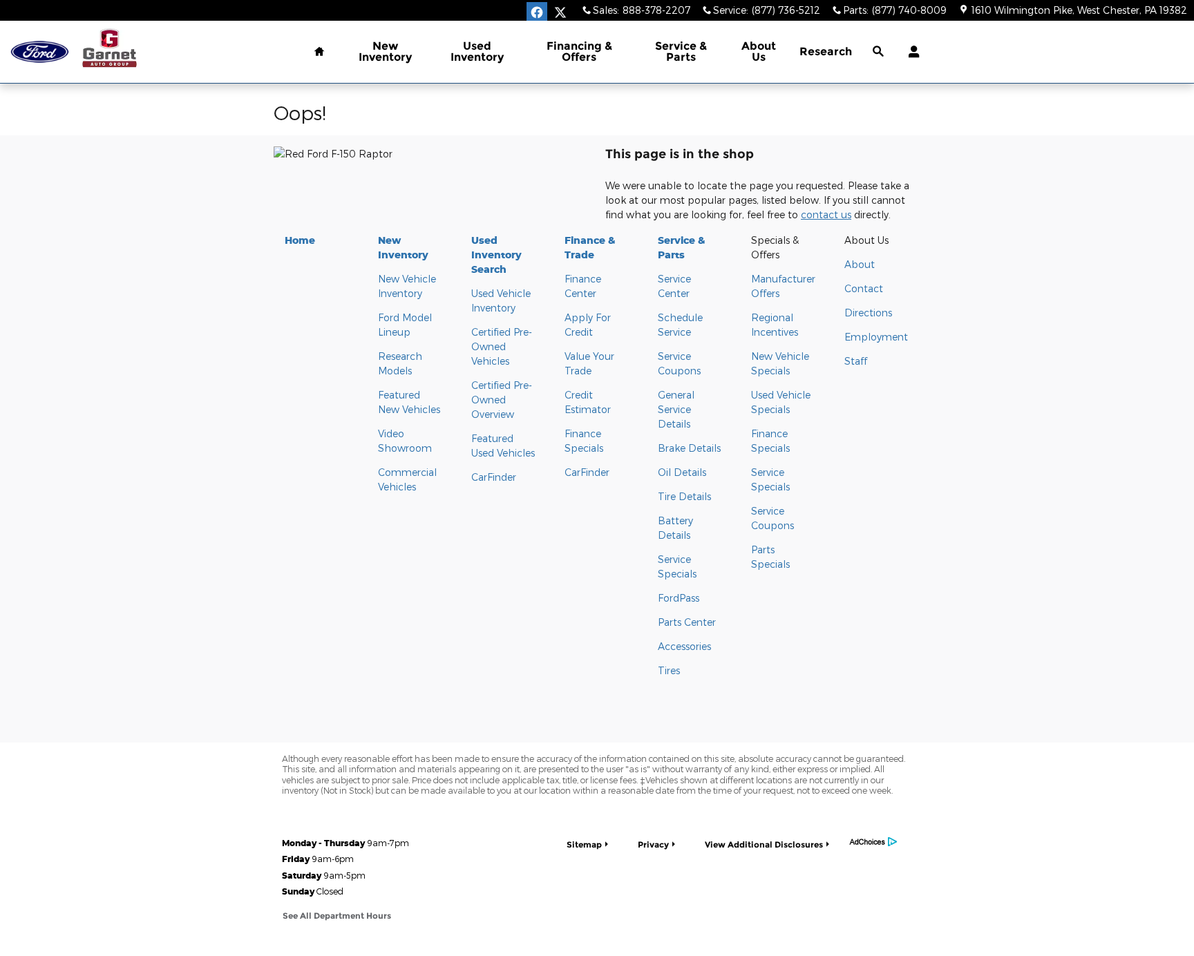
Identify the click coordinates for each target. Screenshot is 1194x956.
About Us (758, 51)
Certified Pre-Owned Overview (501, 399)
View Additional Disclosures (764, 844)
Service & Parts (681, 51)
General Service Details (676, 409)
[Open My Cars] (910, 52)
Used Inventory (477, 51)
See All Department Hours (337, 915)
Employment (876, 337)
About (859, 264)
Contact (863, 288)
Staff (855, 361)
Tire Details (684, 496)
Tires (669, 670)
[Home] (40, 52)
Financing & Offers (579, 51)
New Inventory (385, 51)
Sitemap (584, 844)
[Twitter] (560, 12)
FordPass (678, 598)
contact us (826, 214)
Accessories (684, 646)
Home (300, 240)
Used (496, 254)
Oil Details (682, 472)
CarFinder (493, 477)
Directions (868, 312)
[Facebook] (537, 12)
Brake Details (689, 448)
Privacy (653, 844)
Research (825, 51)
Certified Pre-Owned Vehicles (501, 346)
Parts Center (687, 622)
